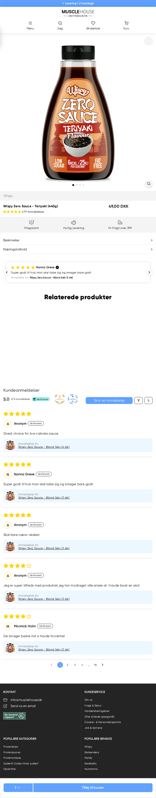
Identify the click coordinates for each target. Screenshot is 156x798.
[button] (12, 211)
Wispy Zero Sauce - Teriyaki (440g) (22, 348)
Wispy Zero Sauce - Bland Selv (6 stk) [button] (43, 447)
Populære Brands (98, 738)
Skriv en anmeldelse (109, 400)
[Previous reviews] (6, 272)
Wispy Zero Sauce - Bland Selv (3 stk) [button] (43, 497)
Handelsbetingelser (96, 711)
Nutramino (91, 768)
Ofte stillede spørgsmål (99, 716)
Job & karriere (93, 727)
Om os (88, 699)
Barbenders (91, 752)
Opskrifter (9, 768)
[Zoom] (149, 183)
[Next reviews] (149, 272)
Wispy (8, 196)
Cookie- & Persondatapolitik (102, 722)
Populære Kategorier (20, 738)
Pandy (88, 757)
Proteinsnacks (12, 757)
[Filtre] (138, 400)
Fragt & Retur (93, 705)
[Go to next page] (103, 665)
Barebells (90, 763)
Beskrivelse (11, 240)
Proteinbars (10, 746)
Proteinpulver (12, 752)
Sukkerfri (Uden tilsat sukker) (20, 763)
